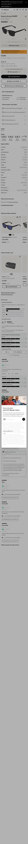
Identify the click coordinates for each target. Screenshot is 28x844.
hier (4, 433)
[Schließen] (24, 398)
